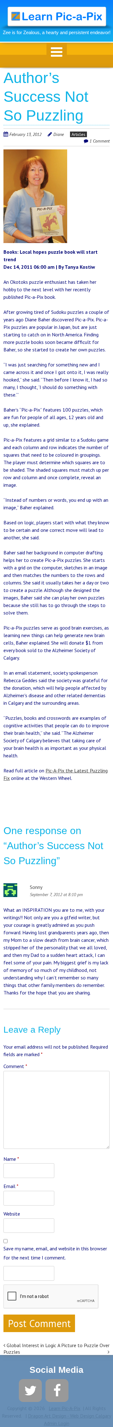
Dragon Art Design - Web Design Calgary (69, 1416)
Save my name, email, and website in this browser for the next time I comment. (55, 1253)
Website (11, 1214)
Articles (78, 134)
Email (11, 1186)
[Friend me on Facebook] (57, 1389)
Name (11, 1159)
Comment (15, 1066)
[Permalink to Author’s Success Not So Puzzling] (35, 153)
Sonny (36, 887)
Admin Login (56, 1423)
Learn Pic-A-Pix (64, 1408)
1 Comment (99, 141)
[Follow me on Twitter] (30, 1389)
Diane (58, 134)
